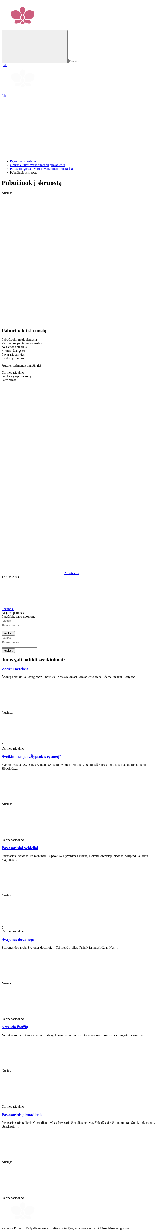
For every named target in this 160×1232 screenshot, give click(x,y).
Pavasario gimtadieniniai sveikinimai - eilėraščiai (42, 169)
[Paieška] (35, 46)
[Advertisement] (80, 127)
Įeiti (4, 95)
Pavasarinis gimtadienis (22, 1114)
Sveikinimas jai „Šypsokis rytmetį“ (31, 756)
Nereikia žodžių (15, 1027)
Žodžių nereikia (15, 669)
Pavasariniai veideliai (20, 848)
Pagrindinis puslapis (23, 161)
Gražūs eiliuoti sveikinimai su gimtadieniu (37, 165)
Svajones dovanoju (18, 939)
